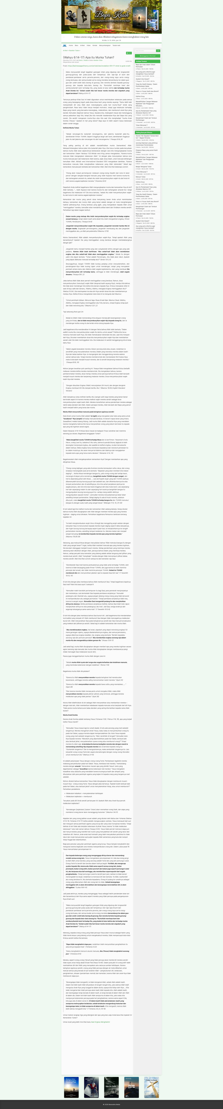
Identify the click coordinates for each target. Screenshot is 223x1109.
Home (71, 45)
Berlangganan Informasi (147, 56)
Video (89, 45)
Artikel (82, 45)
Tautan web (116, 45)
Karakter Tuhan (74, 50)
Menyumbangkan (104, 45)
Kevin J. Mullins (83, 60)
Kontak (95, 45)
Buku (76, 45)
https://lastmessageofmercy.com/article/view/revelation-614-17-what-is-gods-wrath (99, 66)
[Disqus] (97, 1051)
